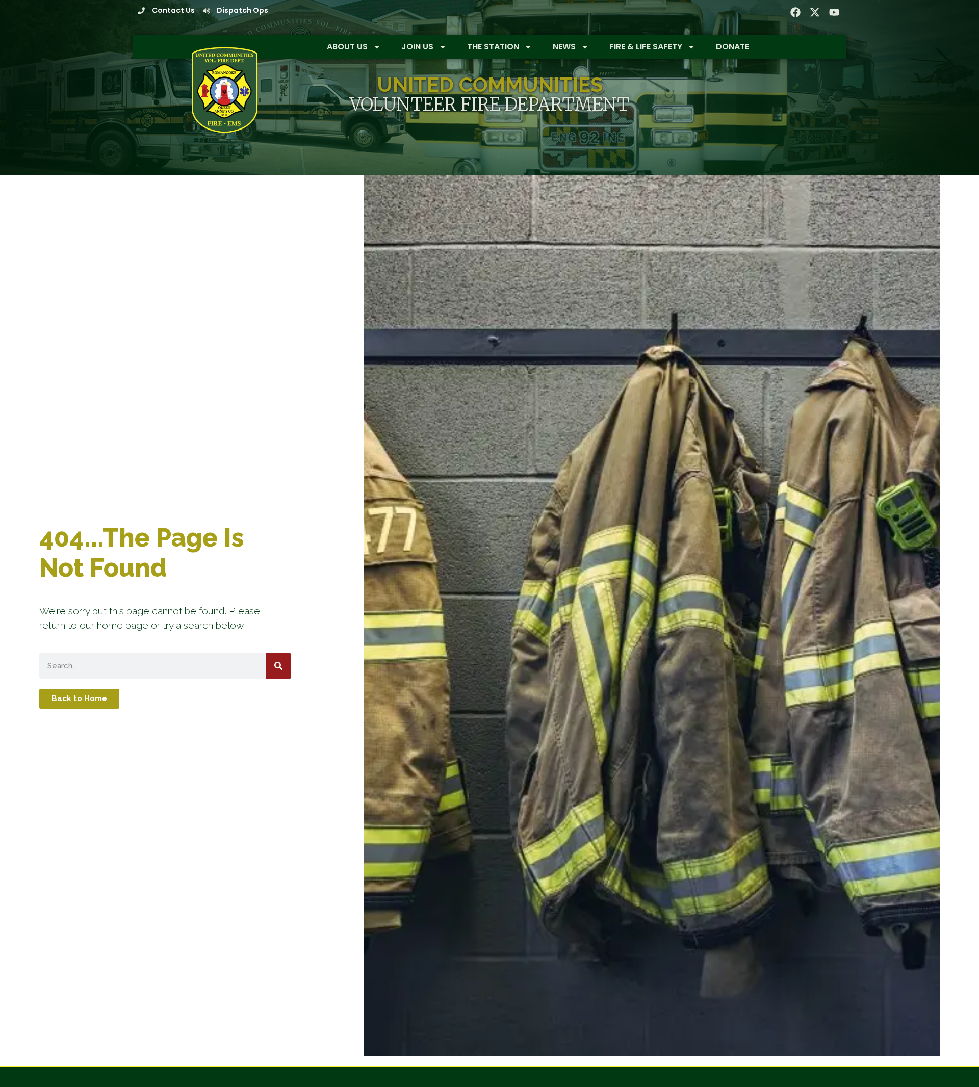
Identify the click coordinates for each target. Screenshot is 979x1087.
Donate (732, 47)
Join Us (417, 47)
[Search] (278, 666)
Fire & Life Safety (645, 47)
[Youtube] (834, 12)
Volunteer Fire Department (489, 104)
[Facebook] (795, 12)
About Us (347, 47)
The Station (493, 47)
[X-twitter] (815, 12)
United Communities (490, 84)
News (564, 47)
